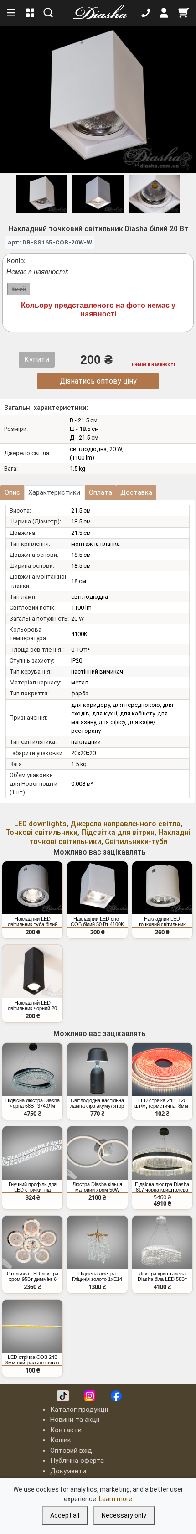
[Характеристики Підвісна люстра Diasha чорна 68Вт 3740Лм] (32, 1069)
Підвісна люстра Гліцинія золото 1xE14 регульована (97, 1276)
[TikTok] (63, 1395)
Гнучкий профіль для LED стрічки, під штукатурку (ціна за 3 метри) (32, 1187)
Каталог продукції (79, 1409)
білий (19, 289)
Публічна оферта (77, 1460)
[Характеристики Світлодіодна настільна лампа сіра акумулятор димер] (97, 1069)
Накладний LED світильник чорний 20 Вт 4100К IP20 (32, 1005)
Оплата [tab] (100, 492)
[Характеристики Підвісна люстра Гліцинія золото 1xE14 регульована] (97, 1242)
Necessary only (124, 1515)
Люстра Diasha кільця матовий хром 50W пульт (97, 1187)
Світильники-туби (136, 841)
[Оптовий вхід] (164, 13)
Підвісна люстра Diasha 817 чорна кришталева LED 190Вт (162, 1187)
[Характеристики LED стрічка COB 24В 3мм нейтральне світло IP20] (32, 1326)
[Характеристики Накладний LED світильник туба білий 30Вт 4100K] (32, 887)
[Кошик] (183, 13)
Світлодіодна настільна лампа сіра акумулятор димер (97, 1103)
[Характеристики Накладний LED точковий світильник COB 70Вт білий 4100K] (162, 887)
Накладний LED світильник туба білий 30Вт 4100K (32, 921)
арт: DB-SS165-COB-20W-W (50, 242)
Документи (68, 1471)
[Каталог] (30, 13)
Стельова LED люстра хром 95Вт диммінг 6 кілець (32, 1276)
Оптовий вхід (71, 1450)
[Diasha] (97, 13)
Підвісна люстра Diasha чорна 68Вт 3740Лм (32, 1103)
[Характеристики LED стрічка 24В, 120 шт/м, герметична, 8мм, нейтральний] (162, 1069)
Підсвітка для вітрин (118, 832)
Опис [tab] (12, 492)
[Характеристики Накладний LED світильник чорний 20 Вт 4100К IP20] (32, 971)
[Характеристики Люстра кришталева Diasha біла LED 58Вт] (162, 1242)
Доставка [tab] (136, 492)
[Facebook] (116, 1395)
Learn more (115, 1499)
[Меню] (12, 13)
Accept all (64, 1515)
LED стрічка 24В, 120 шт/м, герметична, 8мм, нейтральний (162, 1103)
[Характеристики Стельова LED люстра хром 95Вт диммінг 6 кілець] (32, 1242)
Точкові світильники (41, 832)
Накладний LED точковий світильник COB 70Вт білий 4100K (162, 921)
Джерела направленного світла (125, 823)
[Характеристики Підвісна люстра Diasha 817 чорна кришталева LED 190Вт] (162, 1152)
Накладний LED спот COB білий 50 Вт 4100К (97, 921)
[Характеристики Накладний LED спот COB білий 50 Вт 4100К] (97, 887)
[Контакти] (146, 13)
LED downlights (40, 823)
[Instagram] (89, 1395)
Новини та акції (74, 1419)
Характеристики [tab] (54, 492)
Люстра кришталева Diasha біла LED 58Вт (162, 1276)
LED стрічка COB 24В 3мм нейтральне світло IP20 (32, 1359)
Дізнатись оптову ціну (98, 381)
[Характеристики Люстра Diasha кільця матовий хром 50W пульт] (97, 1152)
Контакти (66, 1430)
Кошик (60, 1440)
